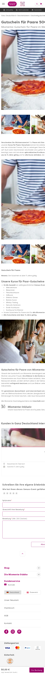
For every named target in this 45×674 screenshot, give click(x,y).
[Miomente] (22, 4)
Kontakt (11, 585)
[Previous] (4, 122)
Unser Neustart (11, 600)
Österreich (34, 592)
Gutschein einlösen (12, 3)
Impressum (9, 608)
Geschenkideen (23, 16)
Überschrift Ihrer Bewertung (13, 509)
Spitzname (6, 500)
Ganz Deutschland (8, 16)
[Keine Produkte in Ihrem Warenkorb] (41, 4)
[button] (3, 449)
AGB (6, 615)
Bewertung (6, 519)
